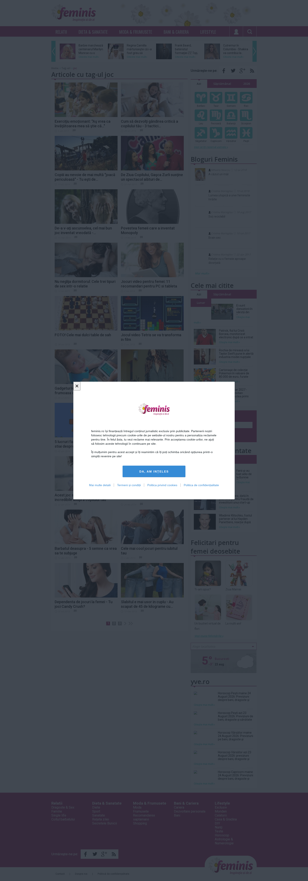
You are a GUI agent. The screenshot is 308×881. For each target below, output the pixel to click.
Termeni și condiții (129, 485)
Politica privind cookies (162, 485)
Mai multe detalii (100, 485)
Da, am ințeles (154, 471)
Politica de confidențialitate (201, 485)
